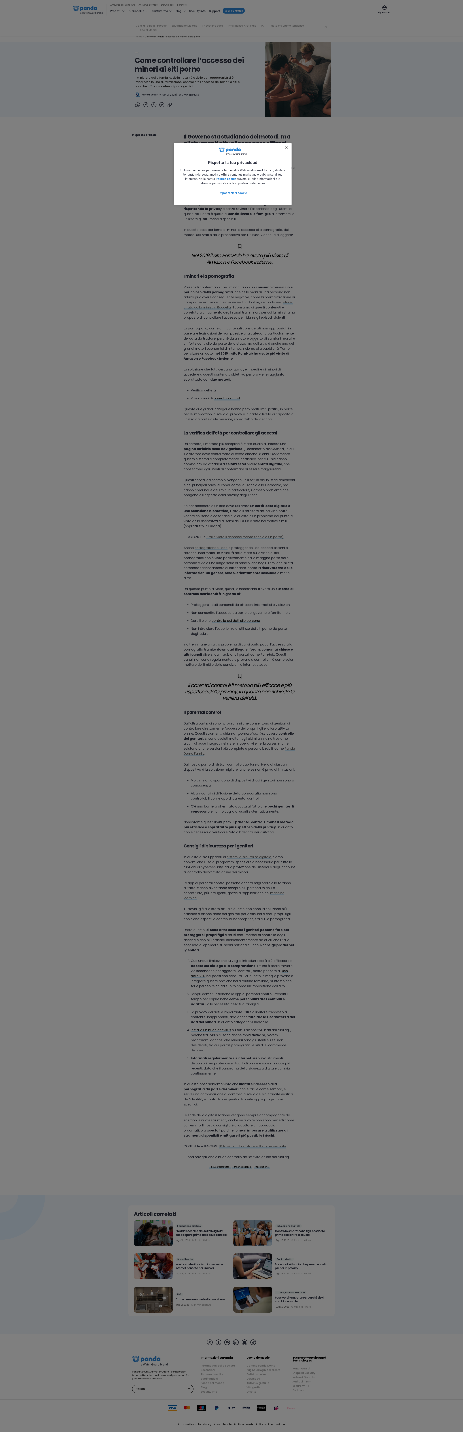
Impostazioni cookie (232, 193)
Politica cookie (226, 179)
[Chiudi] (286, 148)
